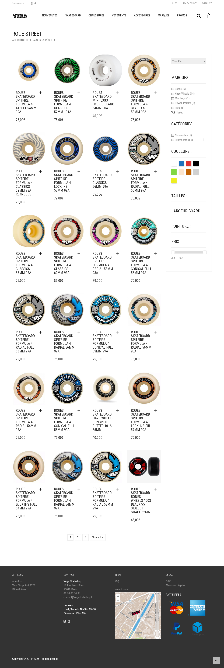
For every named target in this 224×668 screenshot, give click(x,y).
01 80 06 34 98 (72, 593)
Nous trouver (122, 589)
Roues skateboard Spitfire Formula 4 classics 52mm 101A (63, 102)
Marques (163, 15)
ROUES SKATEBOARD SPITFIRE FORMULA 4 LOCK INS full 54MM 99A (26, 498)
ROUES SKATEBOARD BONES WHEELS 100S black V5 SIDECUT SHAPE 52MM (141, 500)
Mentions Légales (175, 585)
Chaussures (96, 15)
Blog (174, 3)
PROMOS (182, 15)
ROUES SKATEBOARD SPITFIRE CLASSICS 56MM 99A (102, 179)
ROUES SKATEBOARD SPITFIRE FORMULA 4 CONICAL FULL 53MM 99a (103, 341)
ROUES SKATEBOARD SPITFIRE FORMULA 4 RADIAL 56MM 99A (64, 341)
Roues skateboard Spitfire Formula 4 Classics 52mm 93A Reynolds (25, 182)
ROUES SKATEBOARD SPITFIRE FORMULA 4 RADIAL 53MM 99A (103, 498)
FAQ (117, 581)
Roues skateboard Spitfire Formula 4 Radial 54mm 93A (26, 420)
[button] (41, 92)
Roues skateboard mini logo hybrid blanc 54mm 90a (103, 100)
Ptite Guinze (19, 589)
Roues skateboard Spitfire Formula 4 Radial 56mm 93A (141, 341)
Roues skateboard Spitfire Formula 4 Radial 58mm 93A (103, 263)
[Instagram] (32, 3)
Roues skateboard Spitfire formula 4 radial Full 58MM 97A (25, 341)
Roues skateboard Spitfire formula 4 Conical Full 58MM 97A (141, 263)
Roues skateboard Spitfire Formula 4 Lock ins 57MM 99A (63, 180)
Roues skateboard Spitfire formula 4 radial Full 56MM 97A (140, 180)
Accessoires (142, 15)
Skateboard (73, 15)
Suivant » (97, 537)
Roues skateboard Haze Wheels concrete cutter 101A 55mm (103, 420)
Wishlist (207, 3)
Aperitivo (17, 581)
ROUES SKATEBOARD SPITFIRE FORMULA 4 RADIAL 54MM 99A (64, 498)
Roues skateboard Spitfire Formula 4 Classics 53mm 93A (140, 102)
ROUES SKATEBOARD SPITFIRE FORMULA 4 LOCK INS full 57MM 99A (141, 420)
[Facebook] (35, 3)
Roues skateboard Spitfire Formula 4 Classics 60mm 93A (63, 263)
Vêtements (119, 15)
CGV (168, 581)
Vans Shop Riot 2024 (23, 585)
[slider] (173, 252)
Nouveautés (50, 15)
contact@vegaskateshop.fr (78, 597)
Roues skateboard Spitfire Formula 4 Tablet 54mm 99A (26, 102)
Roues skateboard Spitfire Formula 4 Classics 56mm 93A (25, 263)
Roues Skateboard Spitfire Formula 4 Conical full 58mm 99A (64, 420)
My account (190, 3)
